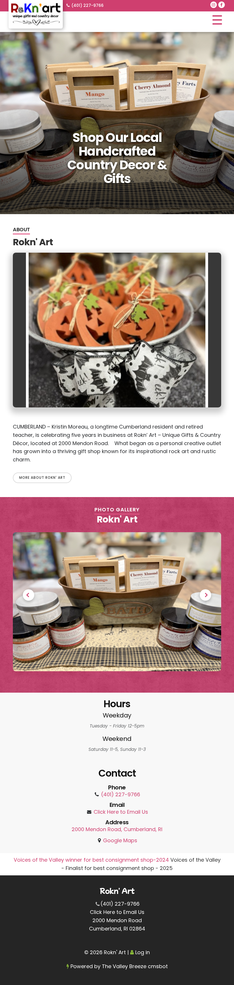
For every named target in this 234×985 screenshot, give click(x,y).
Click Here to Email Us (121, 811)
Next (205, 595)
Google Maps (120, 840)
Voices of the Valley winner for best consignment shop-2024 (92, 859)
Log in (142, 952)
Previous (28, 595)
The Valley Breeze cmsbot (135, 966)
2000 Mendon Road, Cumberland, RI (117, 829)
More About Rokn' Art (42, 477)
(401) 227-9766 (87, 5)
